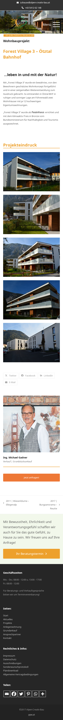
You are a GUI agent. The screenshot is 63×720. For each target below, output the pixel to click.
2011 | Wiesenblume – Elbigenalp (16, 503)
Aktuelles (8, 619)
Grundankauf (10, 630)
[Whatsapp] (35, 694)
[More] (42, 694)
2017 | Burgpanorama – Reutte (45, 504)
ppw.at (31, 714)
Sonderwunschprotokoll (15, 666)
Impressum (9, 655)
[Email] (7, 694)
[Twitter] (21, 694)
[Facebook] (14, 694)
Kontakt (7, 638)
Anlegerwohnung (12, 626)
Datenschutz (9, 659)
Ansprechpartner (12, 634)
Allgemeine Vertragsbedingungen (20, 674)
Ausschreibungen (12, 663)
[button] (51, 24)
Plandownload (10, 670)
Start (5, 615)
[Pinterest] (28, 694)
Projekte (7, 623)
